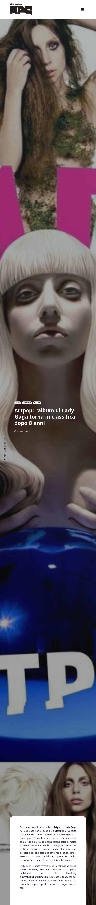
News (18, 403)
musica (37, 403)
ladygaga (27, 403)
